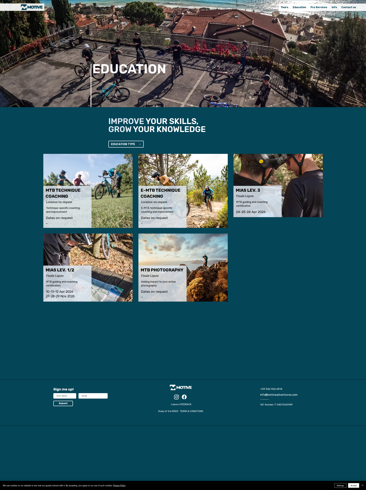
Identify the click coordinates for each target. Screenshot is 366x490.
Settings (340, 485)
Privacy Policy (119, 485)
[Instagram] (176, 397)
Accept (354, 485)
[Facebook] (184, 397)
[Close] (362, 485)
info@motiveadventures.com (279, 394)
